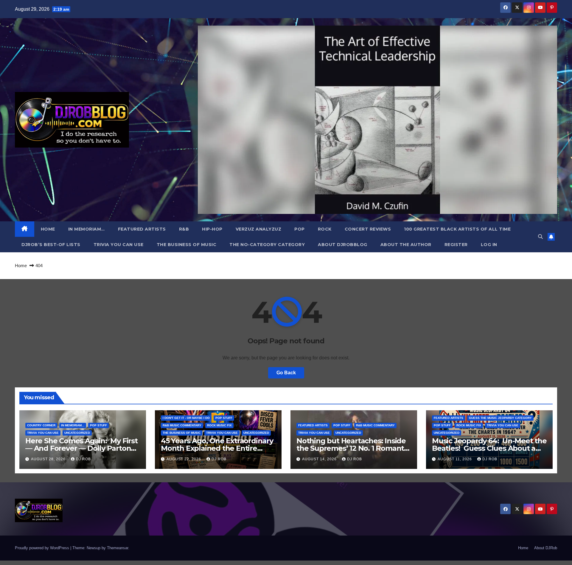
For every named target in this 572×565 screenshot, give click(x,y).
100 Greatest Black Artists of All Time (457, 229)
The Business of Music (187, 244)
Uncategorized (77, 432)
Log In (489, 244)
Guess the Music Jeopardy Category (500, 418)
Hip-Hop (212, 229)
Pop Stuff (98, 425)
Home (48, 229)
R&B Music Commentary (182, 425)
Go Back (286, 372)
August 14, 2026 (320, 459)
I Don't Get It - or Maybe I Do (186, 418)
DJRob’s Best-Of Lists (50, 244)
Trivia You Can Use (119, 244)
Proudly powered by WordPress (42, 548)
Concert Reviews (368, 229)
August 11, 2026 (455, 459)
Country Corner (41, 425)
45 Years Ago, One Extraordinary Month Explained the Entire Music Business (217, 448)
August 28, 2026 (49, 459)
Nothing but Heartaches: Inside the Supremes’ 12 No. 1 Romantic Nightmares (353, 448)
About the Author (405, 244)
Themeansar (117, 548)
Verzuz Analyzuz (259, 229)
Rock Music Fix (219, 425)
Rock (325, 229)
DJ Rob (83, 459)
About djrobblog (342, 244)
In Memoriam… (86, 229)
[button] (540, 236)
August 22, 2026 (184, 459)
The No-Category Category (267, 244)
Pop (299, 229)
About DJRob (545, 548)
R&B (184, 229)
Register (456, 244)
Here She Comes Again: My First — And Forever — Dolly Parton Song (81, 448)
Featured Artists (142, 229)
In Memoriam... (72, 425)
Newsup (93, 548)
